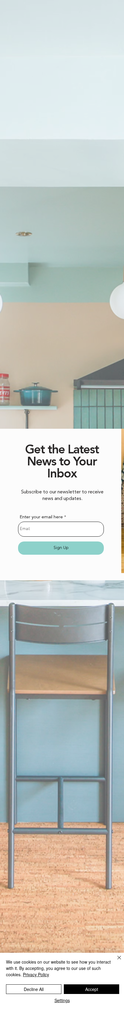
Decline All (34, 989)
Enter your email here (41, 517)
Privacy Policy (36, 974)
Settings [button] (62, 1000)
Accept (91, 989)
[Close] (115, 961)
